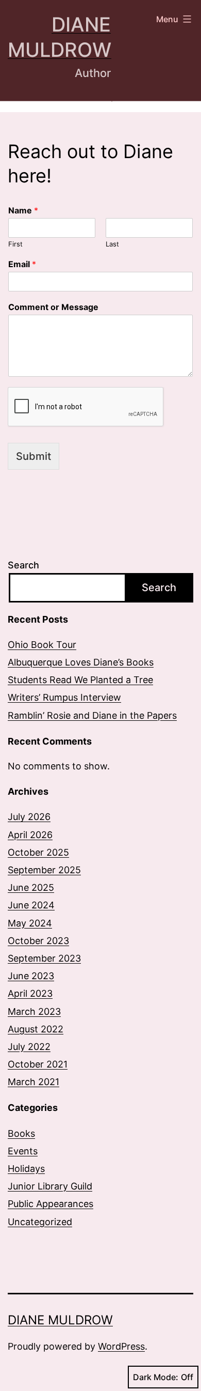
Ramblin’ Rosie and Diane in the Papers (92, 715)
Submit (33, 456)
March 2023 (34, 1011)
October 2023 (38, 940)
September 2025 (44, 869)
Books (21, 1133)
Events (23, 1151)
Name (23, 210)
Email (22, 264)
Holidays (26, 1168)
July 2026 (29, 816)
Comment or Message (53, 307)
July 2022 (29, 1046)
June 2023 (31, 975)
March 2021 (33, 1081)
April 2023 (30, 993)
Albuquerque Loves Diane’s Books (81, 662)
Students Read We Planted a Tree (80, 679)
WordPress (121, 1346)
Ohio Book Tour (42, 644)
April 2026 (30, 834)
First (15, 244)
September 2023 (44, 958)
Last (112, 244)
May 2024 (30, 923)
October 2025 (38, 852)
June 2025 (31, 887)
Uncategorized (40, 1221)
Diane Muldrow (60, 1319)
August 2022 (35, 1029)
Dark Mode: (155, 1377)
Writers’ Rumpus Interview (64, 697)
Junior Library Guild (50, 1186)
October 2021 (38, 1064)
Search (23, 565)
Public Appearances (50, 1203)
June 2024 (31, 905)
